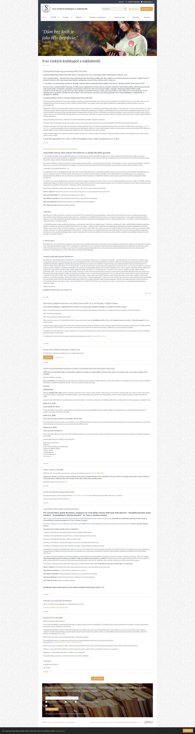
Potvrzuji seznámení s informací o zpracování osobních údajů (69, 706)
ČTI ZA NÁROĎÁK (98, 473)
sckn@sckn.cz (148, 2)
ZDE (67, 168)
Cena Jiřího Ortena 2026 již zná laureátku (60, 149)
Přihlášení (48, 357)
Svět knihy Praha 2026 (80, 495)
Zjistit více (148, 293)
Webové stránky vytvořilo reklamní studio (115, 722)
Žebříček (70, 702)
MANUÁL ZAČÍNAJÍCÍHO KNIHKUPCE (56, 607)
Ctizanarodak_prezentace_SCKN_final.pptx (68, 642)
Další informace (60, 731)
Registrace (135, 9)
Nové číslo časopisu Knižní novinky (87, 702)
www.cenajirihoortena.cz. (99, 336)
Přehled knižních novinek (55, 702)
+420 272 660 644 (133, 2)
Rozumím (188, 730)
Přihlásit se (147, 9)
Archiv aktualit (97, 678)
